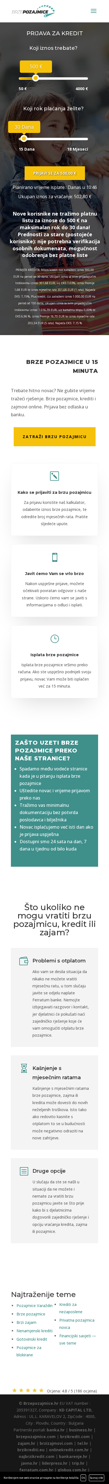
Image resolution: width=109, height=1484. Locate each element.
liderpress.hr (54, 1463)
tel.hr (82, 1443)
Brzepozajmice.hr (40, 1403)
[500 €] (35, 77)
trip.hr (78, 1463)
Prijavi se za (54, 173)
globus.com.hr (72, 1470)
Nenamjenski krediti (34, 1330)
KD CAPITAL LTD (75, 1410)
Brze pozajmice (30, 1314)
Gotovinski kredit (31, 1339)
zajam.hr (26, 1443)
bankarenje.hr (73, 1456)
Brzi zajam (26, 1322)
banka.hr (56, 1429)
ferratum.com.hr (36, 1470)
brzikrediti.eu (30, 1449)
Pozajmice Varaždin (34, 1305)
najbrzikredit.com (36, 1456)
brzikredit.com (75, 1436)
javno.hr (29, 1463)
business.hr (80, 1429)
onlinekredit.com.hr (69, 1449)
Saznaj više (96, 1478)
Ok (83, 1478)
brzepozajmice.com (36, 1436)
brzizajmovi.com (56, 1443)
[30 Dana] (23, 138)
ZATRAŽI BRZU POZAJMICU (55, 436)
